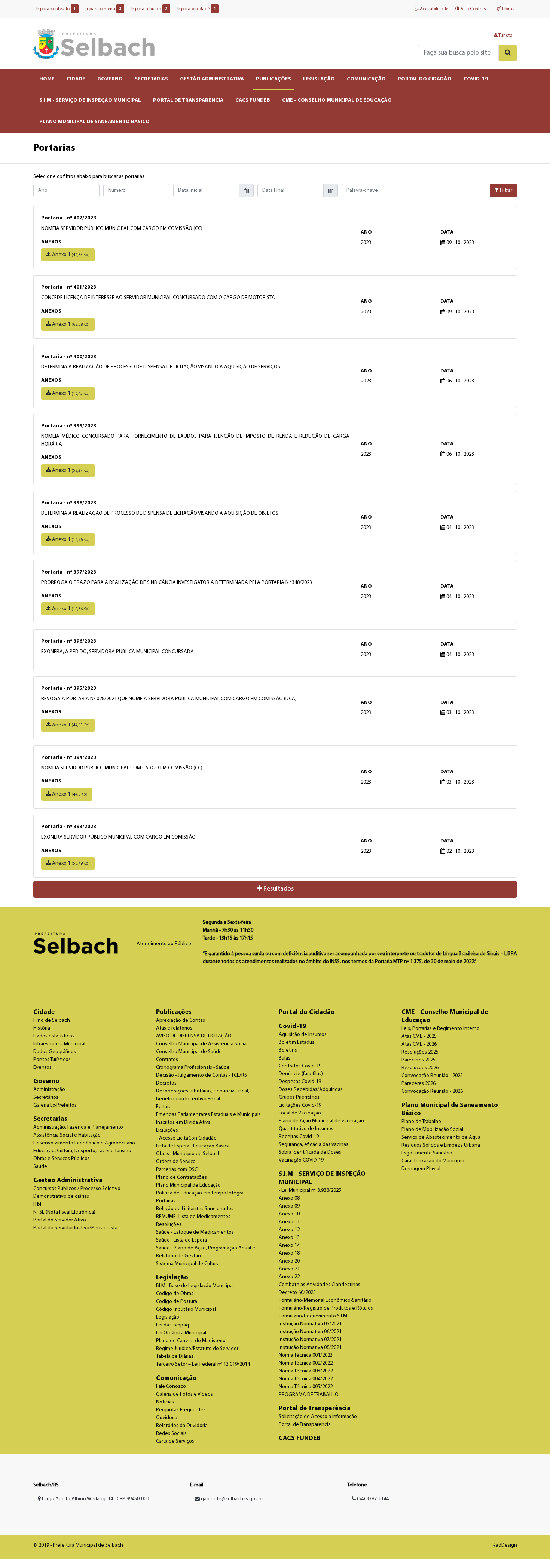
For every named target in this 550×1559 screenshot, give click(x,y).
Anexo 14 (289, 1245)
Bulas (284, 1058)
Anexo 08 (289, 1198)
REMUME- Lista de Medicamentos (193, 1217)
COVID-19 (476, 79)
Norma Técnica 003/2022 (306, 1371)
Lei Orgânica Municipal (181, 1333)
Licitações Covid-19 (300, 1105)
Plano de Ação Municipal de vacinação (321, 1121)
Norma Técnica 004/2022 (306, 1379)
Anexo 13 (289, 1237)
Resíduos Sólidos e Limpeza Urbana (440, 1145)
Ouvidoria (166, 1418)
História (41, 1028)
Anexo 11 (289, 1222)
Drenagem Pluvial (420, 1169)
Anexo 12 (289, 1230)
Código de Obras (174, 1294)
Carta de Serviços (175, 1441)
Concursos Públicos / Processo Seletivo (76, 1188)
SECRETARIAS (151, 79)
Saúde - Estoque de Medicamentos (195, 1232)
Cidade (44, 1012)
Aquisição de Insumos (303, 1034)
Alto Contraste (474, 9)
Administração (49, 1089)
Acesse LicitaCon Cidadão (188, 1138)
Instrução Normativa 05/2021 (310, 1324)
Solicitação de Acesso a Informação (318, 1417)
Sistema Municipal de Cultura (188, 1264)
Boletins (288, 1050)
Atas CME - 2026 (419, 1044)
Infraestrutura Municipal (59, 1044)
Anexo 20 (289, 1261)
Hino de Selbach (51, 1020)
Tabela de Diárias (174, 1356)
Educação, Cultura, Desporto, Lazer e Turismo (82, 1151)
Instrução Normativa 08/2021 (310, 1347)
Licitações (167, 1130)
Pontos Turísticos (52, 1060)
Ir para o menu (103, 9)
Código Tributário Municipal (186, 1309)
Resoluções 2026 (420, 1068)
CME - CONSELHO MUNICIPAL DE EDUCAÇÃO (337, 100)
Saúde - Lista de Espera (181, 1240)
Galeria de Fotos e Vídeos (184, 1394)
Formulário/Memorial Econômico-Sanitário (325, 1300)
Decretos (166, 1083)
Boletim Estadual (297, 1042)
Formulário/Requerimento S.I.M (313, 1316)
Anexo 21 (289, 1269)
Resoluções (168, 1224)
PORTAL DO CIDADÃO (425, 79)
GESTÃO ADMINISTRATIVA (212, 79)
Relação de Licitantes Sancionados (194, 1209)
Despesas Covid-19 (300, 1082)
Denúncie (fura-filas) (301, 1074)
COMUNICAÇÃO (366, 79)
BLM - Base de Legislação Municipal (195, 1286)
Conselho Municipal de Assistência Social (202, 1044)
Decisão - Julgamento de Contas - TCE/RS (201, 1075)
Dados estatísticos (53, 1036)
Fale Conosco (171, 1386)
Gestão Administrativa (68, 1180)
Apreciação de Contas (180, 1020)
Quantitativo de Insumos (306, 1129)
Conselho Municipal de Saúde (189, 1052)
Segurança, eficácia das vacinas (313, 1144)
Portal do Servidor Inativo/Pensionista (75, 1228)
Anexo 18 (289, 1253)
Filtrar (505, 190)
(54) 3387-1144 (372, 1499)
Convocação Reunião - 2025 (432, 1076)
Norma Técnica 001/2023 (306, 1355)
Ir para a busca (149, 9)
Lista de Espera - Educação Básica (193, 1146)
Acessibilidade (433, 9)
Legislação (172, 1277)
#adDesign (505, 1545)
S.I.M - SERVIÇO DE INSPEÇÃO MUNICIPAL (90, 100)
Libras (507, 9)
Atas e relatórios (174, 1028)
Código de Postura (176, 1301)
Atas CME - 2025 (419, 1036)
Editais (163, 1107)
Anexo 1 (70, 255)
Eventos (42, 1067)
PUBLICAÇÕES (273, 79)
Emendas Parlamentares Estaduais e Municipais (208, 1114)
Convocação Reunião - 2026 (432, 1091)
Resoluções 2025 (420, 1052)
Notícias (165, 1402)
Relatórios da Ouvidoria (182, 1426)
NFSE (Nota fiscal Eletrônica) (64, 1212)
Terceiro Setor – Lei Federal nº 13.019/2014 (203, 1364)
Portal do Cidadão (307, 1012)
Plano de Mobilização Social (432, 1129)
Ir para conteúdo (56, 9)
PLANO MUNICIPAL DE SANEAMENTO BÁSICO (94, 121)
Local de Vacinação (300, 1113)
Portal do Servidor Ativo (59, 1220)
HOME (47, 79)
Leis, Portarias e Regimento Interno (440, 1028)
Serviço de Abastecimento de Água (440, 1137)
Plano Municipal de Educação (188, 1185)
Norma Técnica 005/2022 (306, 1387)
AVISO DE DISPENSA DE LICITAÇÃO (194, 1036)
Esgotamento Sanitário (426, 1153)
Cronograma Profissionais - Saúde (193, 1067)
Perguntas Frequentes (181, 1410)
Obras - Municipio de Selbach (188, 1154)
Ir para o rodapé (196, 9)
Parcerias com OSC (177, 1169)
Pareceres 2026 (418, 1083)
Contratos (167, 1060)
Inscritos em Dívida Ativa (183, 1122)
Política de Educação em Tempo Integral (200, 1193)
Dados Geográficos (54, 1052)
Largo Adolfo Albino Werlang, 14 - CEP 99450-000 (95, 1499)
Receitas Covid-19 (299, 1137)
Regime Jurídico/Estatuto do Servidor (197, 1349)
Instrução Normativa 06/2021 (310, 1332)
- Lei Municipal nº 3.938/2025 (310, 1190)
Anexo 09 (289, 1206)
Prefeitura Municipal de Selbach (94, 43)
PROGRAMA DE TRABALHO (309, 1394)
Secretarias (50, 1119)
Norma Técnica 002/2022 (306, 1363)
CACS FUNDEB (252, 100)
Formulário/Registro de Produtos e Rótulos (326, 1308)
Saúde (40, 1166)
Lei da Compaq (172, 1325)
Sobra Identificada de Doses (310, 1152)
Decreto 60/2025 (297, 1292)
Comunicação (176, 1378)
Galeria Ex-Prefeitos (55, 1105)
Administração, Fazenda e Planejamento (78, 1127)
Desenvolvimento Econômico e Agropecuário (84, 1143)
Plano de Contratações (181, 1177)
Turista (505, 36)
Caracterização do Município (432, 1161)
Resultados (278, 889)
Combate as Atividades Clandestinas (319, 1285)
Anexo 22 (289, 1277)
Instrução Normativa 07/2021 (310, 1340)
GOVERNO (110, 79)
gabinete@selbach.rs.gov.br (232, 1499)
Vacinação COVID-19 (301, 1160)
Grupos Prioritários (299, 1097)
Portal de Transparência (315, 1408)
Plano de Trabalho (421, 1122)
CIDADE (76, 79)
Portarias (165, 1201)
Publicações (174, 1012)
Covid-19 (292, 1026)
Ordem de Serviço (176, 1162)
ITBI (37, 1204)
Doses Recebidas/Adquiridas (311, 1089)
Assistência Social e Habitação (67, 1135)
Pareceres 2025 (418, 1060)
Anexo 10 (289, 1214)
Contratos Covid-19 (300, 1066)
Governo (46, 1081)
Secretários (45, 1097)
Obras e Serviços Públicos (61, 1159)
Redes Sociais (171, 1433)
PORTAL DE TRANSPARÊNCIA (188, 100)
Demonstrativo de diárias (61, 1196)
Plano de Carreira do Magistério (191, 1341)
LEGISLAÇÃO (319, 79)
